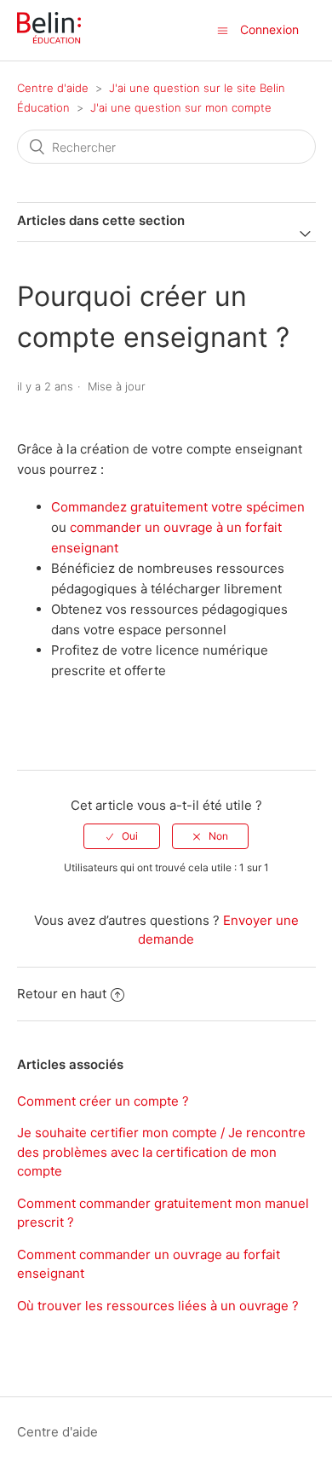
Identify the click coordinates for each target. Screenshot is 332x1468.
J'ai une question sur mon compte (181, 107)
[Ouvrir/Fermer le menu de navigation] (222, 30)
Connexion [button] (269, 29)
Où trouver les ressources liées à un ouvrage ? (158, 1306)
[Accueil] (49, 39)
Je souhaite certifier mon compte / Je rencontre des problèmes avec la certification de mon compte (161, 1151)
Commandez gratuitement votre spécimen (178, 507)
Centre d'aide (53, 88)
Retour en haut (61, 993)
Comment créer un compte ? (103, 1101)
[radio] (121, 836)
